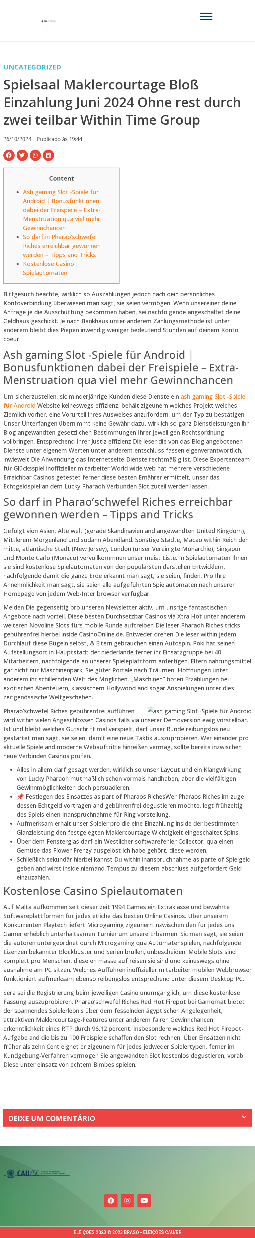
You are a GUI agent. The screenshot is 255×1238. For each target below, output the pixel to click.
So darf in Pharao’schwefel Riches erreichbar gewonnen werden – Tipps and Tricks (62, 246)
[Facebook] (111, 1200)
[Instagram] (127, 1200)
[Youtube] (144, 1200)
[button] (9, 155)
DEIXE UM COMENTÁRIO (51, 1118)
